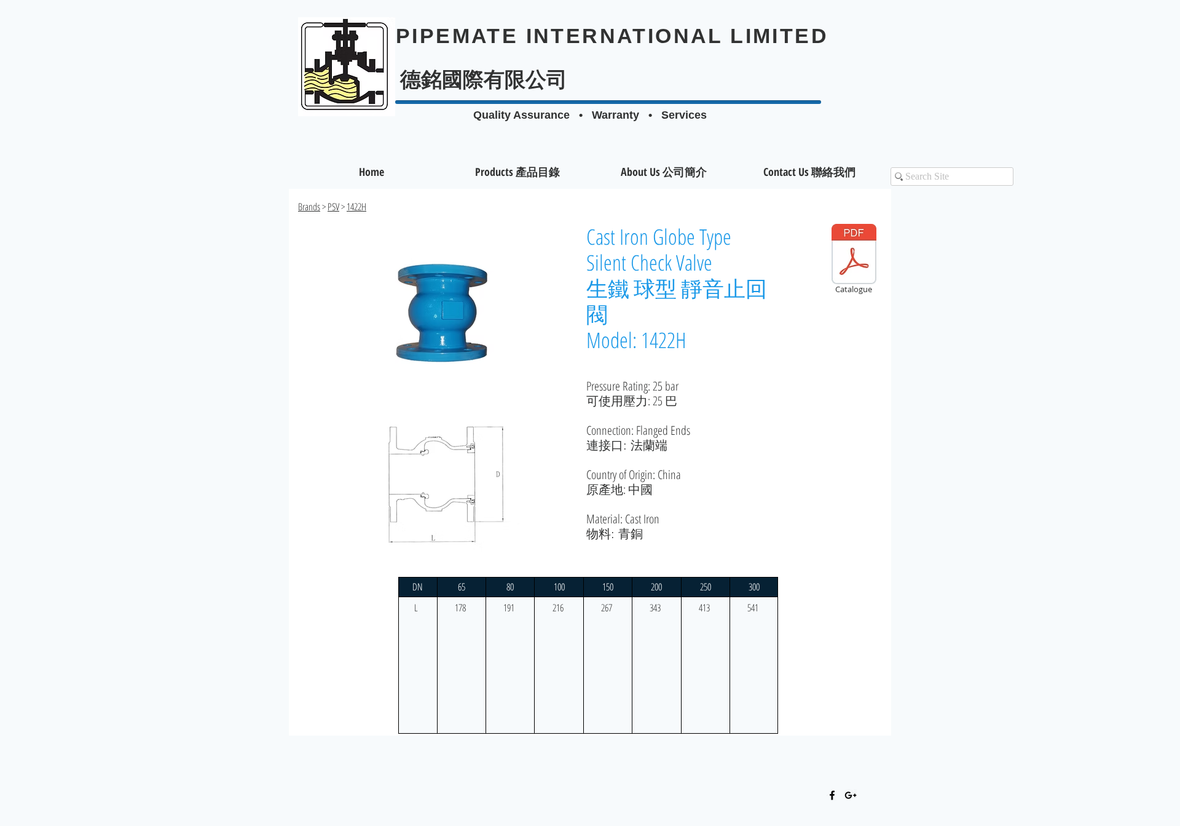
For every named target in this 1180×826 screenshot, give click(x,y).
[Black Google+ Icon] (850, 795)
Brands (309, 206)
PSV (333, 206)
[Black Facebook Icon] (832, 795)
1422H (356, 206)
